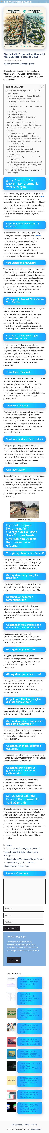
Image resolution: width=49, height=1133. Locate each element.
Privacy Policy (17, 1124)
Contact (34, 1124)
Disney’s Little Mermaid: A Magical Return (24, 859)
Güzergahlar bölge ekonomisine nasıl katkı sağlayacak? (26, 158)
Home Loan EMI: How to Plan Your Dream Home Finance (30, 1094)
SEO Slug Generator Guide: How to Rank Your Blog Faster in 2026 (29, 1081)
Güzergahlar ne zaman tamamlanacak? (25, 139)
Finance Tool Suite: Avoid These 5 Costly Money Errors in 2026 (30, 1041)
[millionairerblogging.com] (1, 1)
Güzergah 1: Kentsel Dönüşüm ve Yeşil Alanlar (25, 102)
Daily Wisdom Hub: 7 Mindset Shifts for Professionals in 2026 (30, 1053)
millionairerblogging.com (17, 1)
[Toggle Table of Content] (40, 87)
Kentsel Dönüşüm (18, 852)
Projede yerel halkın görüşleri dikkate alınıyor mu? (24, 153)
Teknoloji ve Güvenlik (18, 111)
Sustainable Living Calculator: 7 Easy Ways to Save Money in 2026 (29, 1014)
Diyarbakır (27, 848)
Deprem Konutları (14, 848)
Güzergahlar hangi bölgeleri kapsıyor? (24, 136)
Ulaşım (30, 852)
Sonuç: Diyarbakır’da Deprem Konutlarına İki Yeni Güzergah (23, 171)
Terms (27, 1124)
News (9, 845)
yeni (42, 196)
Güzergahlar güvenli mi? (19, 146)
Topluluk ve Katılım (17, 114)
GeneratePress (36, 1129)
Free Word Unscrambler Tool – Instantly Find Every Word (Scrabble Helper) (29, 998)
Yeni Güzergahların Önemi (20, 98)
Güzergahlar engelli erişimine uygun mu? (26, 162)
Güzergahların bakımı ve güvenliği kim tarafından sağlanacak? (26, 165)
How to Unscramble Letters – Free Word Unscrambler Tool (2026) (29, 983)
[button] (39, 1)
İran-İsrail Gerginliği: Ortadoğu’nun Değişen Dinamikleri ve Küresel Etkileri (29, 1108)
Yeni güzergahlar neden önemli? (22, 133)
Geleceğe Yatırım (16, 119)
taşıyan (38, 235)
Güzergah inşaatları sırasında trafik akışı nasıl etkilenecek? (25, 142)
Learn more (13, 960)
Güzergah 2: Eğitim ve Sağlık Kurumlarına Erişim (26, 107)
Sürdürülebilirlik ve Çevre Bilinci (22, 117)
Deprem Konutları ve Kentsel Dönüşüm (25, 96)
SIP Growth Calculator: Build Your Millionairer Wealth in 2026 (30, 1067)
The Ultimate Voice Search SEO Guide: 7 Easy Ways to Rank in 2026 (30, 1028)
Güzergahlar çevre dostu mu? (21, 149)
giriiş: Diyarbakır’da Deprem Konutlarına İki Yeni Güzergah (23, 91)
